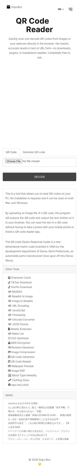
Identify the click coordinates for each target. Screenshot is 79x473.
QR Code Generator (22, 356)
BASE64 (16, 291)
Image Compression (23, 352)
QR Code (11, 152)
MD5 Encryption (20, 342)
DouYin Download (21, 287)
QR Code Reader (20, 361)
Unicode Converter (23, 319)
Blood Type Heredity (24, 375)
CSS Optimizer (19, 338)
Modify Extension (20, 328)
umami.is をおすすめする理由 (22, 403)
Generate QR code (34, 152)
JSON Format (19, 324)
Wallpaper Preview (22, 366)
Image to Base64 (22, 300)
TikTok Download (21, 282)
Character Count (20, 277)
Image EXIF (18, 370)
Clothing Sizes (20, 380)
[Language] (61, 9)
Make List (17, 333)
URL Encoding (20, 305)
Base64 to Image (22, 296)
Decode (39, 176)
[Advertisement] (39, 106)
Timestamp (18, 314)
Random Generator (22, 347)
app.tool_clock (20, 384)
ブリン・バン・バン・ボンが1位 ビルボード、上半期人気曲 (38, 439)
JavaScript (18, 310)
